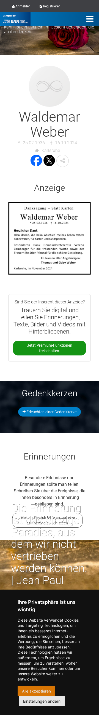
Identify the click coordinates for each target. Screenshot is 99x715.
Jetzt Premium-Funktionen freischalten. (49, 348)
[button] (62, 161)
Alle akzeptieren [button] (36, 691)
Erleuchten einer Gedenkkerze (51, 412)
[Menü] (90, 19)
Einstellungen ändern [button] (42, 701)
